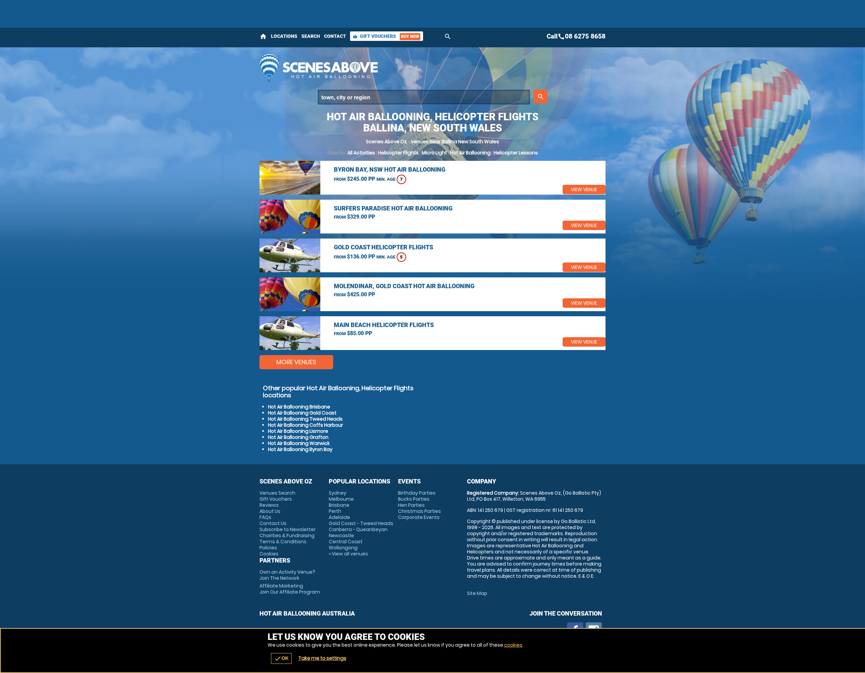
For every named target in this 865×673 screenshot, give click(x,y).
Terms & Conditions (283, 541)
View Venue (584, 189)
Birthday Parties (417, 493)
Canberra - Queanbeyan (358, 529)
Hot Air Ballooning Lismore (298, 431)
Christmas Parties (419, 511)
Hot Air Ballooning (470, 152)
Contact (335, 36)
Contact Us (273, 523)
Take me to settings (322, 658)
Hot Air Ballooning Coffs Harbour (305, 425)
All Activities (361, 152)
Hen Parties (411, 505)
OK (281, 658)
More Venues (296, 362)
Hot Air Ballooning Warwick (299, 443)
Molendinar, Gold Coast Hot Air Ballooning (404, 286)
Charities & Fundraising (287, 535)
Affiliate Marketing (290, 588)
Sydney (337, 493)
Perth (335, 511)
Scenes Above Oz (386, 141)
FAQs (265, 517)
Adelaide (339, 517)
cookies (513, 645)
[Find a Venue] (424, 97)
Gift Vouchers (386, 36)
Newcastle (341, 535)
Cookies (269, 553)
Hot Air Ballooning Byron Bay (300, 449)
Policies (268, 547)
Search (310, 36)
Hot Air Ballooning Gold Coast (302, 412)
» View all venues (348, 553)
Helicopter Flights (398, 152)
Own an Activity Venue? (287, 575)
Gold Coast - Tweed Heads (361, 523)
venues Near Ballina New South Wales (455, 141)
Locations (284, 36)
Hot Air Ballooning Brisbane (299, 406)
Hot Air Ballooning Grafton (298, 437)
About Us (270, 511)
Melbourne (341, 499)
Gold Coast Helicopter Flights (383, 247)
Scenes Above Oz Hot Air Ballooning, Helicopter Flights (372, 67)
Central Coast (346, 541)
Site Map (477, 593)
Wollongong (343, 547)
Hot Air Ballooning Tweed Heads (305, 419)
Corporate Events (419, 517)
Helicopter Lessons (516, 152)
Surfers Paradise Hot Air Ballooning (393, 208)
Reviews (269, 505)
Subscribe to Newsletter (288, 529)
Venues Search (277, 493)
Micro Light (434, 152)
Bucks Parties (413, 499)
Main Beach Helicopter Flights (384, 324)
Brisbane (339, 505)
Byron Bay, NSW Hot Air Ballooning (389, 169)
